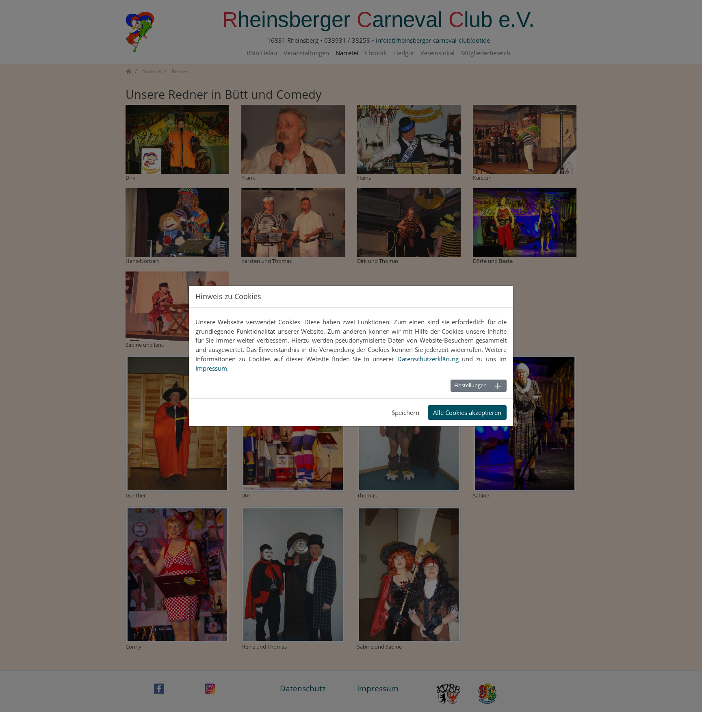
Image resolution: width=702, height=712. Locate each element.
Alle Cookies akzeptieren (467, 412)
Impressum (211, 368)
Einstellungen (470, 385)
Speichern (405, 412)
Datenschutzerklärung (428, 359)
